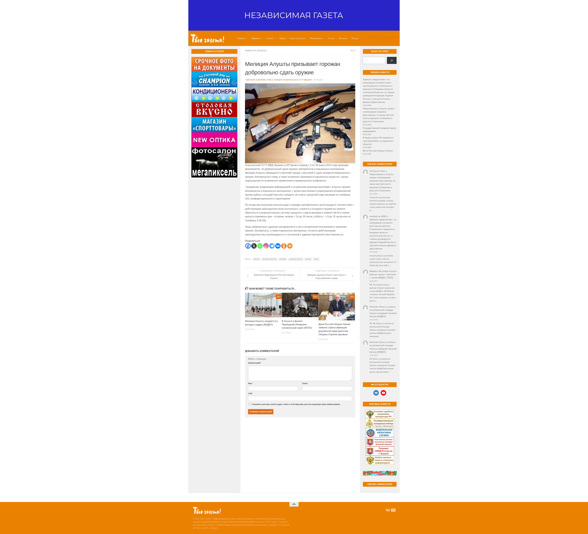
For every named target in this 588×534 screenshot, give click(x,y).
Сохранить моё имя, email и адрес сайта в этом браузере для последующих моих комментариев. (296, 404)
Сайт (250, 393)
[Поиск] (392, 60)
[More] (289, 246)
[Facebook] (248, 246)
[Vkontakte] (278, 246)
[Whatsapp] (260, 246)
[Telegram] (272, 246)
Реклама (343, 38)
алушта (256, 259)
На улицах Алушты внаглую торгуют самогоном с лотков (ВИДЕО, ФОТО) (382, 274)
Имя (250, 383)
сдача (316, 259)
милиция (282, 259)
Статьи (269, 38)
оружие (308, 259)
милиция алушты (295, 259)
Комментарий (255, 363)
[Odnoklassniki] (283, 246)
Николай (373, 307)
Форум (354, 38)
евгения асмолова (269, 259)
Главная (241, 38)
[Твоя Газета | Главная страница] (207, 38)
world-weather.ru (383, 40)
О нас (331, 38)
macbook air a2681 (377, 216)
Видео (282, 38)
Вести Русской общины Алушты (378, 151)
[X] (254, 246)
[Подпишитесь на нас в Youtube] (393, 510)
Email (305, 383)
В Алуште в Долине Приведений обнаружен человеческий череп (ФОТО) (297, 324)
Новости (255, 38)
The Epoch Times (377, 171)
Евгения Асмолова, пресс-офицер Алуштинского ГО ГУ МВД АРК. (279, 80)
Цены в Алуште (297, 38)
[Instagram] (266, 246)
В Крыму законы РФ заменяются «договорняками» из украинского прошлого (378, 141)
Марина (373, 271)
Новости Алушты (256, 50)
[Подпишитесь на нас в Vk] (387, 510)
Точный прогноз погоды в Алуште (382, 37)
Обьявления (316, 38)
